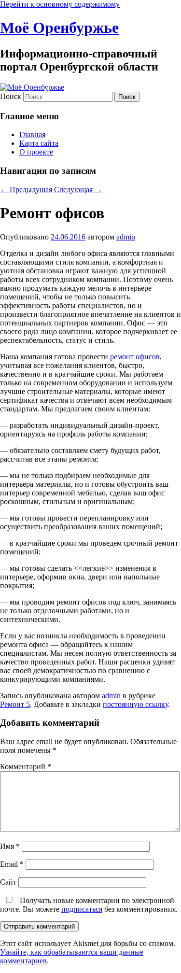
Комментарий (25, 766)
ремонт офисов (135, 357)
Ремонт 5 (15, 704)
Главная (32, 134)
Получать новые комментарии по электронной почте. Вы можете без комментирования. (89, 904)
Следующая (78, 189)
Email (12, 864)
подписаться (81, 909)
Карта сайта (38, 143)
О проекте (36, 152)
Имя (10, 846)
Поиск (10, 96)
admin (125, 237)
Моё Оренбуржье (59, 27)
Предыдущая (26, 189)
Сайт (8, 882)
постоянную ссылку (135, 704)
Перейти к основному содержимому (60, 4)
